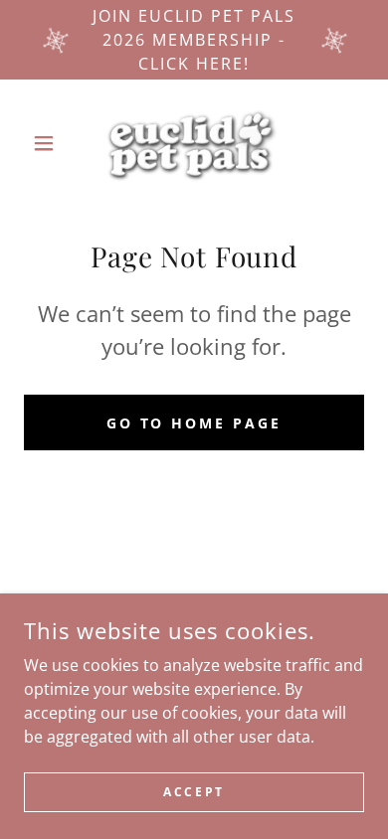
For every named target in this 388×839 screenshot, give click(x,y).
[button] (49, 143)
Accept (193, 791)
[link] (193, 143)
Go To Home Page (194, 423)
